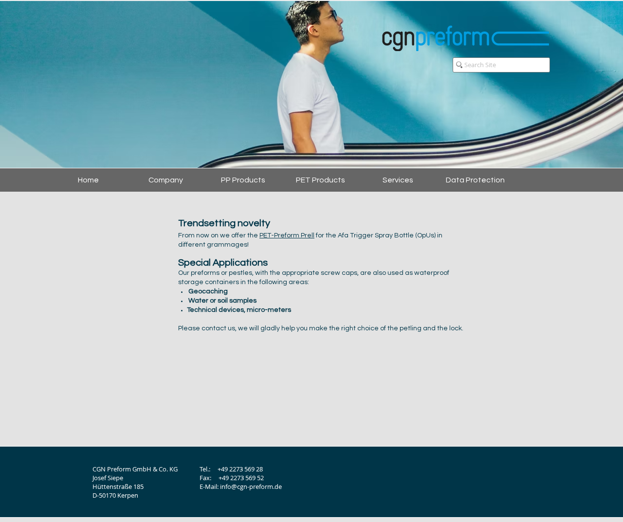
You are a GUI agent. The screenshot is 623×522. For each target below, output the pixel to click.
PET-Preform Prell (286, 235)
